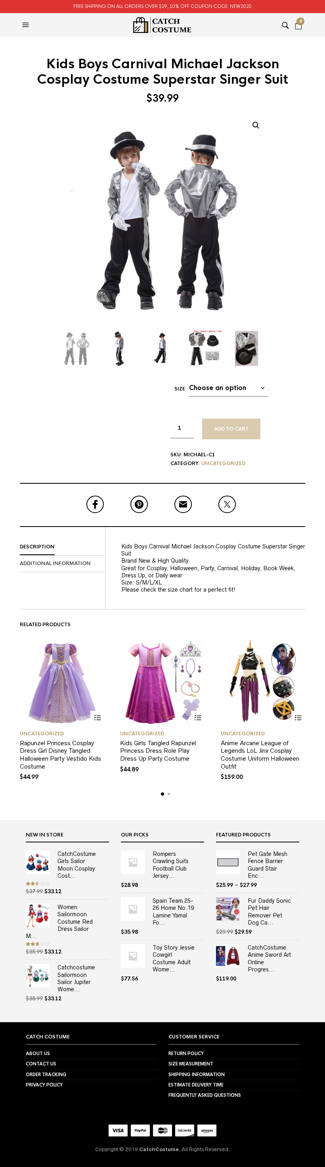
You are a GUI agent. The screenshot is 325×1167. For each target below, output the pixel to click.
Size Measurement (190, 1064)
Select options (97, 718)
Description (37, 547)
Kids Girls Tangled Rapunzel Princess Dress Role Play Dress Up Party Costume (158, 751)
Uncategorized (223, 463)
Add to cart (231, 429)
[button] (26, 25)
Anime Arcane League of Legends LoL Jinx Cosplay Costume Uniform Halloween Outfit (260, 755)
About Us (38, 1053)
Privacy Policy (44, 1085)
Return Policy (186, 1053)
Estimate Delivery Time (196, 1085)
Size (179, 389)
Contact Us (41, 1064)
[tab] (62, 547)
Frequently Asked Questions (204, 1095)
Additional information (55, 563)
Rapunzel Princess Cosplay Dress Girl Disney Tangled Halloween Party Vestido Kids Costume (60, 755)
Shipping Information (196, 1074)
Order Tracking (46, 1074)
